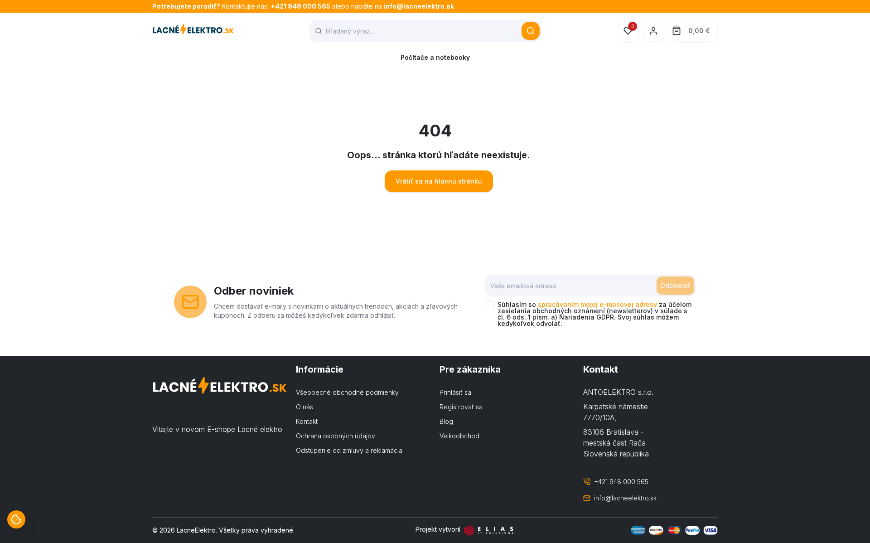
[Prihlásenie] (653, 31)
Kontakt (307, 421)
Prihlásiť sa (455, 392)
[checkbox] (489, 304)
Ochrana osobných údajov (335, 436)
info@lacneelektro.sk (419, 6)
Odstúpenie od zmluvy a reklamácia (349, 450)
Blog (446, 421)
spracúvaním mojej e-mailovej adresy (597, 304)
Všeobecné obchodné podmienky (347, 392)
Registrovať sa (461, 407)
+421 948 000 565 (300, 6)
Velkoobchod (459, 436)
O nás (304, 407)
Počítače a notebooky (435, 57)
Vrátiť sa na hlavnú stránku (439, 181)
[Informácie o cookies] (16, 519)
